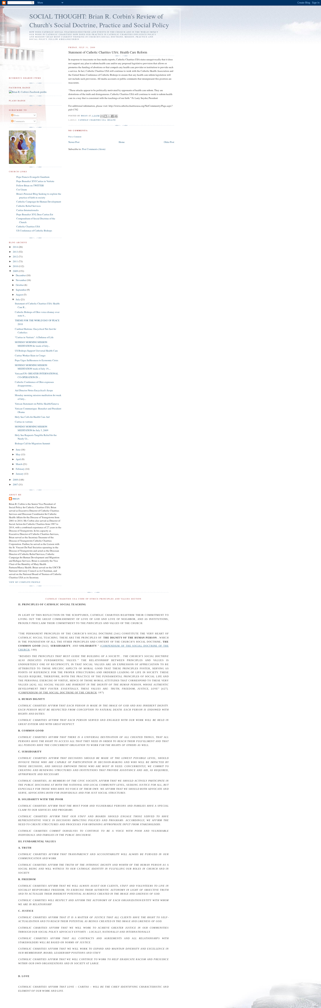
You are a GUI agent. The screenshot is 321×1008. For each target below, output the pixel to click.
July (18, 299)
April (19, 459)
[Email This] (102, 116)
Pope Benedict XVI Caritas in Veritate (35, 181)
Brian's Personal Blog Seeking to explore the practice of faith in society (38, 195)
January (20, 473)
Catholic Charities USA (92, 120)
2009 (16, 271)
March (19, 464)
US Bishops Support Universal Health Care (36, 350)
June (18, 449)
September (21, 289)
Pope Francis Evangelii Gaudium (32, 177)
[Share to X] (109, 116)
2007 (16, 484)
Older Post (169, 142)
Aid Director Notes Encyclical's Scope (34, 390)
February (20, 468)
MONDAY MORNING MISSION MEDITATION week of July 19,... (33, 366)
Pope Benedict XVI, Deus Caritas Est (34, 214)
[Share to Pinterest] (116, 116)
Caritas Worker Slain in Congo (30, 355)
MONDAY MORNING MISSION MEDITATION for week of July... (32, 343)
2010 (16, 266)
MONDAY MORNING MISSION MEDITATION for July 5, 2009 (31, 428)
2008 (16, 479)
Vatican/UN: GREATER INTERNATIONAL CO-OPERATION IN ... (36, 375)
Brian (16, 498)
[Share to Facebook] (112, 116)
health (111, 120)
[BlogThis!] (105, 116)
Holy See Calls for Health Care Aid (32, 417)
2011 (16, 261)
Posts (16, 115)
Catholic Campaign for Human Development (38, 201)
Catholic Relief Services (28, 206)
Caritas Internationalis (27, 210)
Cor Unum (21, 189)
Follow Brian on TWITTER (30, 185)
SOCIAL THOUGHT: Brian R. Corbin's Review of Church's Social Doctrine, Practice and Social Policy (99, 20)
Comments (19, 121)
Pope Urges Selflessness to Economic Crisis (36, 360)
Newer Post (74, 142)
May (18, 454)
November (21, 280)
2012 (16, 256)
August (20, 294)
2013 (16, 251)
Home (122, 142)
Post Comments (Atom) (93, 149)
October (20, 285)
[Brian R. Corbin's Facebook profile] (28, 92)
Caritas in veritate (24, 421)
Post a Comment (74, 136)
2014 (16, 247)
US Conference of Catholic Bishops (34, 230)
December (21, 275)
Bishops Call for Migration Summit (32, 443)
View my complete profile (24, 582)
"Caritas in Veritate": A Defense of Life (34, 337)
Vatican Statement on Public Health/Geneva (37, 403)
